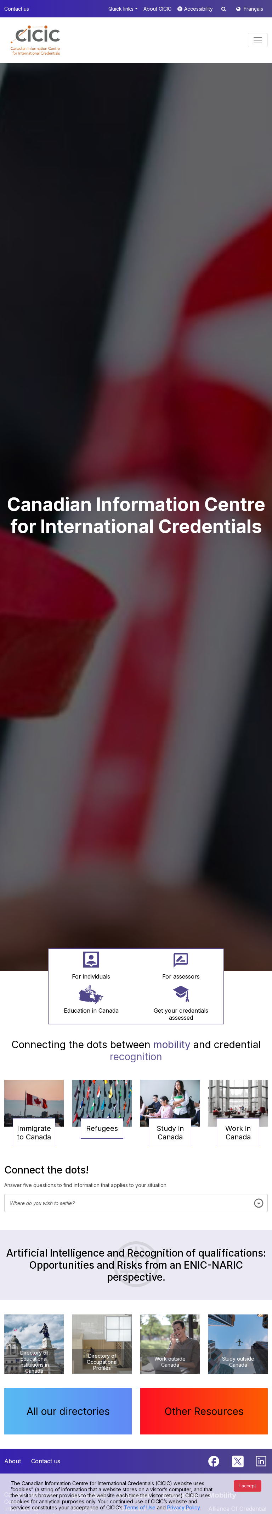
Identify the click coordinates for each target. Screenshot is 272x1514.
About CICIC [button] (157, 9)
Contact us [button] (16, 9)
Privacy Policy (183, 1507)
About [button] (12, 1461)
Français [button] (253, 9)
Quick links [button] (121, 9)
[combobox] (136, 1203)
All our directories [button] (68, 1411)
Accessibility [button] (199, 9)
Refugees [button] (102, 1128)
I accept (247, 1485)
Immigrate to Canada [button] (34, 1132)
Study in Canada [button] (170, 1132)
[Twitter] (238, 1460)
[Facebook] (214, 1460)
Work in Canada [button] (238, 1132)
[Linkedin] (261, 1460)
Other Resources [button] (204, 1411)
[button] (35, 40)
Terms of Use (139, 1507)
